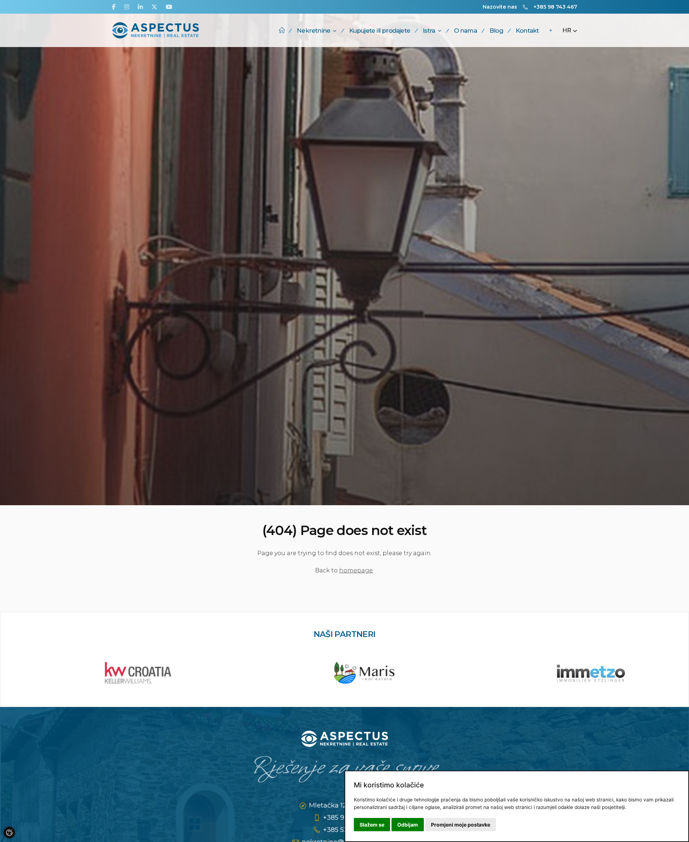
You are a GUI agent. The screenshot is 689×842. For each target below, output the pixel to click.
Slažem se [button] (372, 825)
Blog (496, 30)
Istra (429, 30)
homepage (356, 570)
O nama (465, 30)
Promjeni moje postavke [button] (460, 825)
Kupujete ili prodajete (379, 30)
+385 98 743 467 (555, 7)
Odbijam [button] (407, 825)
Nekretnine (313, 30)
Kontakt (527, 30)
